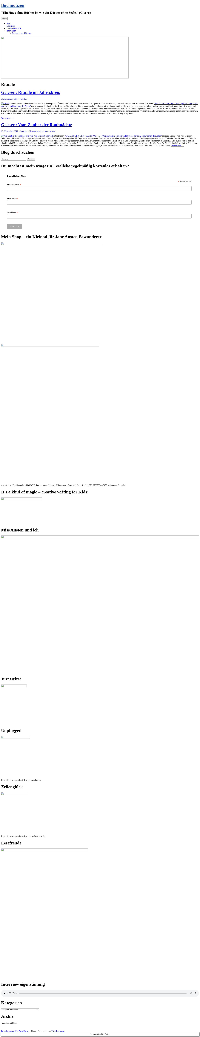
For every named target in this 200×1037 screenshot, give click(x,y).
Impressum (11, 31)
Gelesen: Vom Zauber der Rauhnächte (36, 124)
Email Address (14, 184)
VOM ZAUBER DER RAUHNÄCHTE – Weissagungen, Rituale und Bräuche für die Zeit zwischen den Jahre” (113, 136)
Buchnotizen (12, 5)
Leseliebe (11, 26)
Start (8, 23)
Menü (4, 19)
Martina (24, 99)
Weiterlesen (7, 118)
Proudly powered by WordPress (14, 1031)
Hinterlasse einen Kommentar (42, 131)
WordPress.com (58, 1031)
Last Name (12, 212)
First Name (12, 198)
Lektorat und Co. (14, 28)
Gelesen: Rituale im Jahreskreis (30, 92)
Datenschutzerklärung (21, 33)
